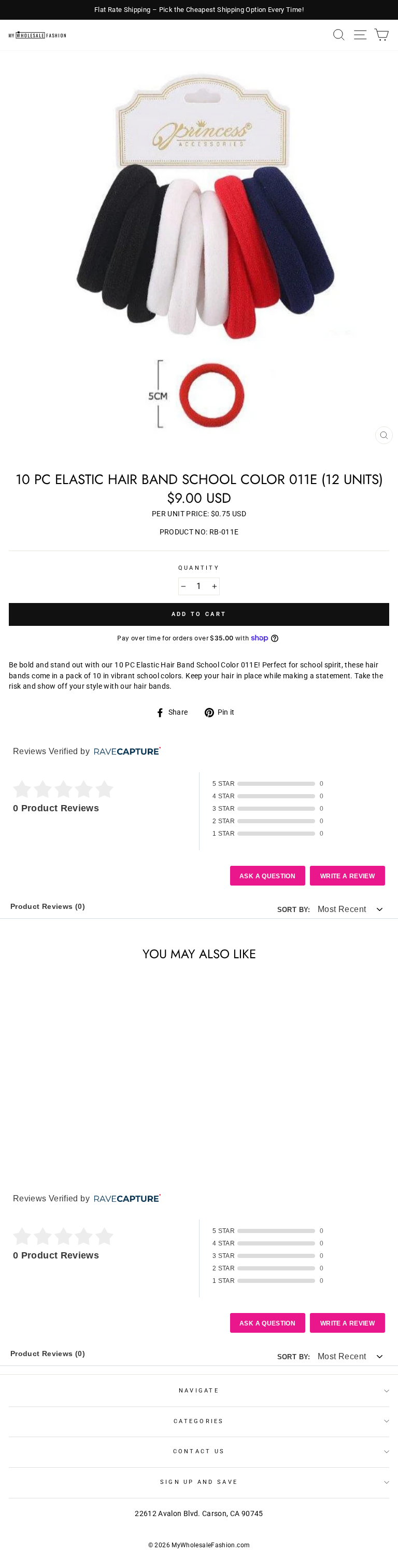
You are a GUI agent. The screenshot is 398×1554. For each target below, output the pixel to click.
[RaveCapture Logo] (125, 752)
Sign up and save (199, 1482)
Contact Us (199, 1451)
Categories (199, 1421)
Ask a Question (267, 876)
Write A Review (347, 876)
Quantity (199, 568)
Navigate (199, 1390)
